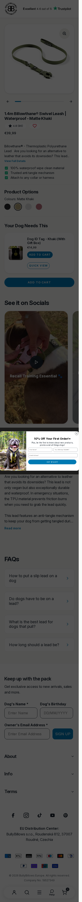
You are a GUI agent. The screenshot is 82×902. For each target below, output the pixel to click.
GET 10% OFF (52, 462)
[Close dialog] (76, 433)
